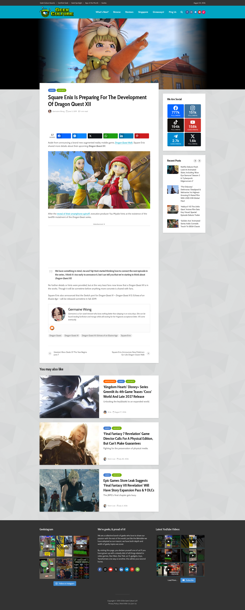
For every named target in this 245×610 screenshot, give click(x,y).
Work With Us (125, 603)
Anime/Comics (110, 381)
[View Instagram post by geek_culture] (53, 555)
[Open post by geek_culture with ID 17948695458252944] (81, 568)
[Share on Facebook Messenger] (79, 135)
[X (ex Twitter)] (116, 569)
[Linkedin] (121, 569)
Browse (117, 12)
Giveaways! (158, 12)
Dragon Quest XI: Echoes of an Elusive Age (100, 335)
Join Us (134, 603)
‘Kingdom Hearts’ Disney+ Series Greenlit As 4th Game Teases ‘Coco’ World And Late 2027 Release (127, 392)
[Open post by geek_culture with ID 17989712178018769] (64, 568)
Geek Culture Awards (47, 3)
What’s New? (102, 12)
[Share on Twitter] (95, 135)
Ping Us (172, 12)
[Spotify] (137, 569)
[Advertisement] (99, 123)
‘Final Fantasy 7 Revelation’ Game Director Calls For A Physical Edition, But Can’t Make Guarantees (128, 438)
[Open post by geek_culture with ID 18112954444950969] (47, 546)
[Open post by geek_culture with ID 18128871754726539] (64, 546)
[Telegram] (127, 569)
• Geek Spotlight (75, 3)
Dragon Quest (55, 335)
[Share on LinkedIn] (126, 135)
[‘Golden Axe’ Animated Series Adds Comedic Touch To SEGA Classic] (173, 223)
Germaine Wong (58, 111)
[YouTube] (110, 569)
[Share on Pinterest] (142, 135)
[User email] (52, 328)
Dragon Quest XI (72, 335)
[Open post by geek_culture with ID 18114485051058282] (47, 568)
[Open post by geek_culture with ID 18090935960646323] (81, 546)
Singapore (143, 12)
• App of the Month (90, 3)
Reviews (129, 12)
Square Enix (126, 335)
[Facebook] (100, 569)
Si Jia (109, 412)
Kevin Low (111, 459)
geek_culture (47, 538)
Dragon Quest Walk (124, 142)
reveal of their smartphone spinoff (73, 213)
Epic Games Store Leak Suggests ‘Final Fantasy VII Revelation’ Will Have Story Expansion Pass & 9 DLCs (128, 485)
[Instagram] (105, 569)
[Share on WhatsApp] (110, 135)
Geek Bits (61, 90)
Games (52, 90)
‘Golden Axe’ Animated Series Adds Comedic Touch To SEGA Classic (190, 223)
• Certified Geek (62, 3)
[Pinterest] (132, 569)
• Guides (103, 3)
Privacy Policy (113, 603)
